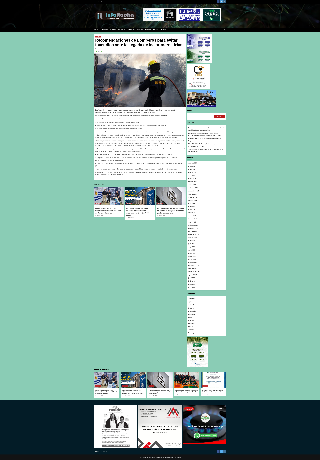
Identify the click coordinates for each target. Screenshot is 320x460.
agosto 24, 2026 (100, 215)
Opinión (163, 30)
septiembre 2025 (194, 197)
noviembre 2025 (193, 191)
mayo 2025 (192, 209)
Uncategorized (193, 333)
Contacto (96, 451)
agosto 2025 (192, 200)
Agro (190, 302)
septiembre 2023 (194, 272)
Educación (191, 314)
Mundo (155, 30)
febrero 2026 (192, 182)
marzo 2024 (192, 253)
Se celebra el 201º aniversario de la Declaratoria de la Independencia (205, 150)
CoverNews (168, 457)
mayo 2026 (192, 172)
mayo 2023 (192, 284)
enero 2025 (192, 222)
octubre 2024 (192, 231)
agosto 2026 (192, 163)
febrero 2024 (192, 256)
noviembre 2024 (193, 228)
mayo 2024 (192, 247)
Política (113, 30)
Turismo (140, 30)
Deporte (148, 30)
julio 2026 (191, 166)
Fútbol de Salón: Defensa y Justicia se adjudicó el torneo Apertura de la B (204, 145)
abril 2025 (191, 213)
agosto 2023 (192, 275)
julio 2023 (191, 278)
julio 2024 (191, 240)
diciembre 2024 (193, 225)
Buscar (189, 110)
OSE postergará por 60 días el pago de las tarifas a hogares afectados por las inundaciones (170, 210)
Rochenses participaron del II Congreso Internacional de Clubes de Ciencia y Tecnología (108, 210)
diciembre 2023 (193, 262)
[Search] (225, 29)
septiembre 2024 (194, 234)
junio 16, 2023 (100, 49)
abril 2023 (191, 287)
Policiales (121, 30)
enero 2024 (192, 259)
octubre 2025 (192, 194)
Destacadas (192, 311)
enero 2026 (192, 185)
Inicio (96, 30)
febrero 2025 (192, 219)
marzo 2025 (192, 216)
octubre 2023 (192, 268)
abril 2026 (191, 175)
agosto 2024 (192, 237)
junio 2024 (191, 244)
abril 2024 (191, 250)
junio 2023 (191, 281)
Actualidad (104, 30)
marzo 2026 (192, 178)
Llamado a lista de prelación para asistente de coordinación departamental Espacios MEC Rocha (204, 134)
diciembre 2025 (193, 188)
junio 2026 (191, 169)
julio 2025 (191, 203)
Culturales (131, 30)
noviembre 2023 (193, 265)
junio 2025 (191, 206)
